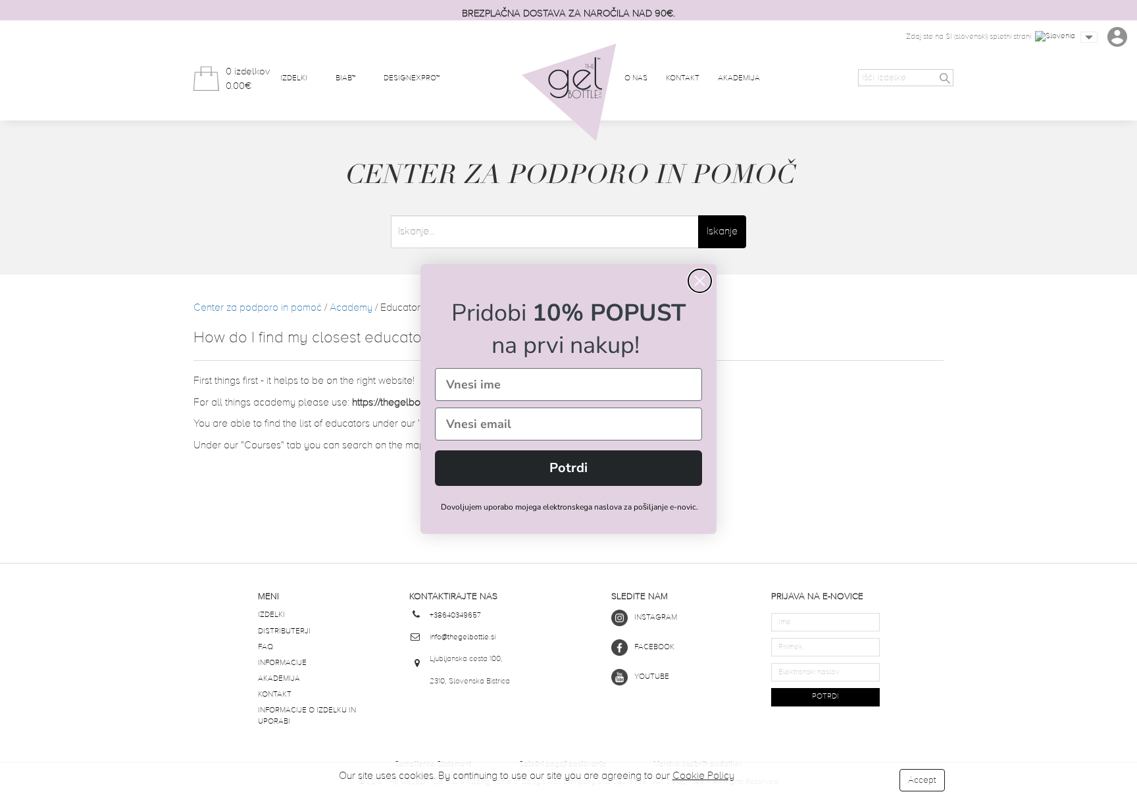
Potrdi (568, 468)
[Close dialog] (699, 280)
